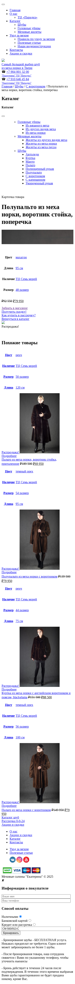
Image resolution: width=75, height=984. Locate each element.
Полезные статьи (29, 42)
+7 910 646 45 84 (16, 80)
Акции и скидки (21, 53)
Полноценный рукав (40, 169)
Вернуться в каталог (15, 319)
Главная (15, 10)
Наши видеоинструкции (34, 46)
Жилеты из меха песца (41, 147)
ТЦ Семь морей (26, 279)
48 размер (22, 289)
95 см (19, 268)
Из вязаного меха (37, 125)
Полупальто (34, 172)
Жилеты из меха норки (41, 143)
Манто (30, 161)
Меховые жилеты (29, 32)
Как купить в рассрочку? (19, 315)
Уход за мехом (19, 35)
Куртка (30, 158)
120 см (20, 387)
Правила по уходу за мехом (36, 39)
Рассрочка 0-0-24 (13, 821)
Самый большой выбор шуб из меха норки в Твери (21, 66)
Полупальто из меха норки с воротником (29, 576)
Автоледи (32, 154)
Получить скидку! (14, 311)
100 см (20, 737)
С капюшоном (35, 179)
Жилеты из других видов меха (46, 140)
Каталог (15, 21)
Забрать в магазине (15, 308)
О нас (13, 13)
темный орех (24, 471)
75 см (19, 621)
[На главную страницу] (3, 60)
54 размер (22, 493)
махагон (21, 257)
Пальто (30, 165)
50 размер (22, 376)
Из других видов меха (41, 129)
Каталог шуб (10, 817)
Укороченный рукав (39, 183)
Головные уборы (29, 28)
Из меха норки (36, 132)
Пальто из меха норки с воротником (26, 810)
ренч (19, 355)
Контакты (16, 50)
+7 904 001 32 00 (16, 73)
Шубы (22, 24)
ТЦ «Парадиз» (27, 17)
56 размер (22, 726)
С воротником (35, 86)
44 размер (22, 610)
